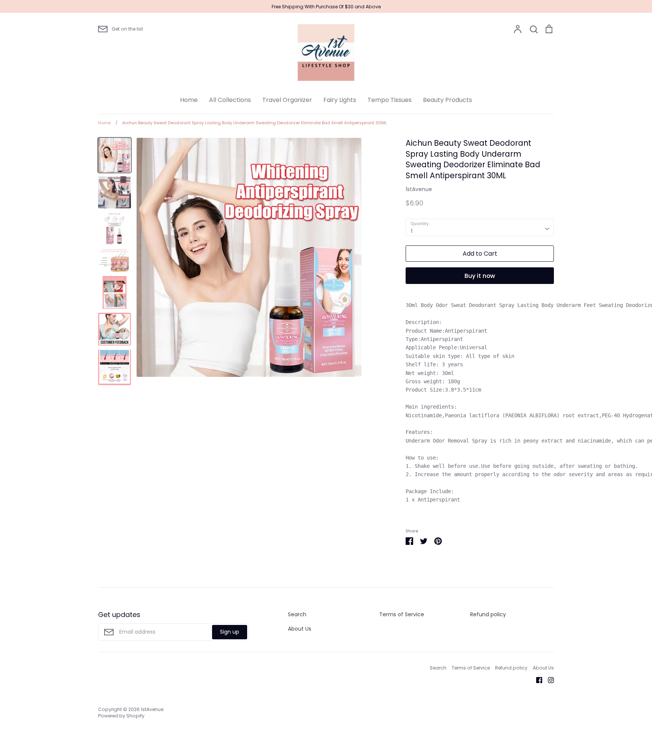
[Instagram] (548, 679)
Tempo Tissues (390, 100)
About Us (299, 628)
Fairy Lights (339, 100)
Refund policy (488, 614)
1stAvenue (419, 189)
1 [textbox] (411, 231)
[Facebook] (536, 679)
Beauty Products (447, 100)
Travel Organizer (287, 100)
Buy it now (479, 276)
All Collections (230, 100)
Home (189, 100)
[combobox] (480, 227)
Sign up (229, 632)
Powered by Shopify (121, 716)
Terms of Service (401, 614)
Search (297, 614)
